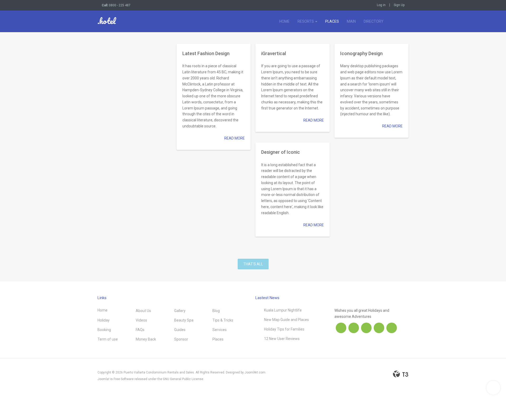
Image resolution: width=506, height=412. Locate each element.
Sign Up (399, 5)
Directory (373, 21)
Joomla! (103, 379)
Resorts (306, 21)
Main (351, 21)
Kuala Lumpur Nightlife (283, 310)
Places (332, 21)
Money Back (146, 339)
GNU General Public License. (183, 379)
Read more (234, 138)
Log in (381, 5)
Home (284, 21)
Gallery (180, 311)
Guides (180, 330)
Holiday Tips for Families (284, 329)
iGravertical (273, 53)
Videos (141, 320)
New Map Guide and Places (286, 320)
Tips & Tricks (222, 320)
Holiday (104, 320)
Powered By (400, 374)
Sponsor (181, 339)
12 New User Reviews (282, 339)
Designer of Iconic (280, 152)
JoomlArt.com (255, 372)
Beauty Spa (183, 320)
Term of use (108, 339)
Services (219, 330)
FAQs (140, 330)
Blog (216, 311)
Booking (104, 330)
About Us (143, 311)
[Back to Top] (493, 388)
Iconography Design (361, 53)
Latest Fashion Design (206, 53)
